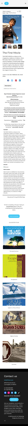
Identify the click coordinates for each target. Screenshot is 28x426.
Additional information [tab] (10, 88)
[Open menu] (2, 3)
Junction (14, 364)
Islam (10, 74)
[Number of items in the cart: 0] (25, 3)
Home (4, 13)
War (19, 74)
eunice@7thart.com (11, 206)
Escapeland (14, 279)
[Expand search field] (6, 3)
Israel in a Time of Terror (14, 307)
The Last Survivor (14, 251)
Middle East (14, 74)
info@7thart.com (8, 380)
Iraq (7, 13)
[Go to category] (20, 11)
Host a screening (14, 216)
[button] (23, 17)
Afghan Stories (14, 336)
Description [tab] (8, 85)
